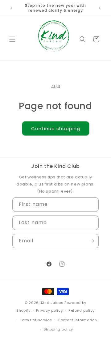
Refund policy (81, 310)
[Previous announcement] (11, 8)
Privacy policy (49, 310)
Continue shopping (55, 128)
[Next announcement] (99, 8)
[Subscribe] (91, 241)
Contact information (77, 320)
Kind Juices (52, 302)
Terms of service (36, 320)
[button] (12, 39)
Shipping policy (58, 329)
